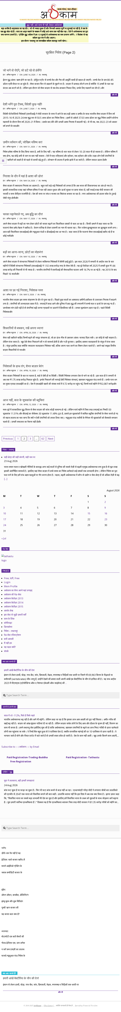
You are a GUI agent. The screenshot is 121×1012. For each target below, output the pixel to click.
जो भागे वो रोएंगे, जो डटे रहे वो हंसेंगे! (22, 70)
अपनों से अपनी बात (9, 707)
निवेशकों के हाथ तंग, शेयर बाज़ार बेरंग (23, 366)
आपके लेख (8, 610)
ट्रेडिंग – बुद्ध (7, 772)
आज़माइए (4, 931)
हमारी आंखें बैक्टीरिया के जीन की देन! (19, 670)
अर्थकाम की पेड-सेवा (12, 594)
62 (42, 438)
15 (89, 513)
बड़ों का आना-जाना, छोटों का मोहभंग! (23, 252)
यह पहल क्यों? (10, 647)
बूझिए (3, 889)
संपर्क (6, 651)
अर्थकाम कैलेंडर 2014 (13, 602)
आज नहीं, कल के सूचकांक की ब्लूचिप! (23, 400)
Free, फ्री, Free (11, 578)
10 (4, 513)
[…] (5, 479)
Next (50, 438)
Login (7, 582)
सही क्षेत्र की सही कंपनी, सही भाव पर (19, 457)
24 (4, 525)
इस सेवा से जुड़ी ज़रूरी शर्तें (15, 614)
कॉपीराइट (8, 622)
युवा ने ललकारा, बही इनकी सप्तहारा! (19, 780)
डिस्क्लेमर (8, 626)
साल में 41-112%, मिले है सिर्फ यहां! (19, 715)
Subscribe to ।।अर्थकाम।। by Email (20, 746)
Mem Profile (10, 586)
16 (105, 513)
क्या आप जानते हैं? (9, 661)
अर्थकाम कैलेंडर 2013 (13, 598)
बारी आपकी (9, 638)
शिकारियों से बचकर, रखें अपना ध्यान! (23, 328)
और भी (114, 95)
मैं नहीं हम (8, 643)
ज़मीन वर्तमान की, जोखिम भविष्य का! (22, 142)
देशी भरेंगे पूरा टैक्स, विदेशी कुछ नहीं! (22, 104)
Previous (8, 438)
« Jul (3, 538)
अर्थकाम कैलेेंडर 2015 (13, 606)
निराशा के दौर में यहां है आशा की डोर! (23, 176)
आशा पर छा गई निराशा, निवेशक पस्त (23, 290)
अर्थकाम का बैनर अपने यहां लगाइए (18, 590)
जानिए (3, 847)
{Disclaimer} (49, 1005)
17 (4, 519)
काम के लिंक (9, 618)
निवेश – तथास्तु (8, 450)
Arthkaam (37, 1005)
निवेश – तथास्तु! (11, 631)
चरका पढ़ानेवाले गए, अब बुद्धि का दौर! (23, 214)
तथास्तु (44, 74)
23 (105, 519)
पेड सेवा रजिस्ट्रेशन (12, 635)
